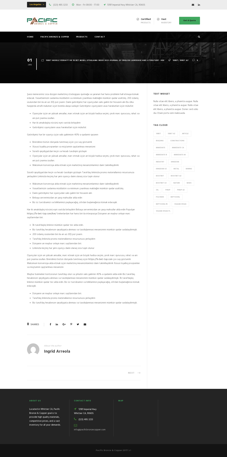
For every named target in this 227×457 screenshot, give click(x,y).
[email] (193, 5)
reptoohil (175, 197)
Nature (176, 183)
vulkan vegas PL (163, 211)
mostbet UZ (161, 183)
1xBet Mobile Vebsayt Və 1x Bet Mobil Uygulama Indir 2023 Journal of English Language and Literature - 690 (105, 60)
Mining (189, 168)
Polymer (160, 197)
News (189, 183)
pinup (167, 190)
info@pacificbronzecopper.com (89, 430)
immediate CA (178, 147)
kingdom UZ (161, 168)
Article (185, 133)
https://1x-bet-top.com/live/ (41, 214)
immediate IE (161, 154)
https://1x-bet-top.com (100, 259)
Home (30, 37)
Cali (129, 450)
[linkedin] (199, 5)
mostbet (160, 176)
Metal (176, 168)
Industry (160, 162)
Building (160, 140)
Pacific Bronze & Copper (54, 37)
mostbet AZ (176, 176)
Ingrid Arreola (57, 351)
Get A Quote (189, 20)
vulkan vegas (180, 204)
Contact (100, 37)
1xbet (175, 60)
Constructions (177, 140)
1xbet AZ (184, 60)
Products (81, 37)
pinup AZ (181, 190)
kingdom (175, 162)
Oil (157, 190)
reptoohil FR (162, 204)
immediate (160, 147)
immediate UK (180, 154)
